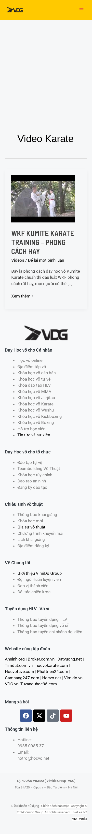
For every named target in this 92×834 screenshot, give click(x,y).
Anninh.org (15, 659)
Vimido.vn (73, 677)
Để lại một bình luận (46, 260)
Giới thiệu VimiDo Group (39, 573)
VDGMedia (79, 819)
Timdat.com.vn (19, 665)
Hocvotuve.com (19, 671)
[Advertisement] (46, 68)
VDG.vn (11, 683)
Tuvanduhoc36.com (38, 683)
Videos (17, 260)
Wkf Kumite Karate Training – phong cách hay (42, 242)
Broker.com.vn (41, 659)
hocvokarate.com (52, 665)
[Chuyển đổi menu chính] (81, 10)
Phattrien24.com (52, 671)
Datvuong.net (69, 659)
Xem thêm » (22, 295)
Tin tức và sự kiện (33, 434)
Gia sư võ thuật (31, 527)
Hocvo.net (51, 677)
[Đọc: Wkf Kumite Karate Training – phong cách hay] (43, 198)
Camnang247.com (22, 677)
